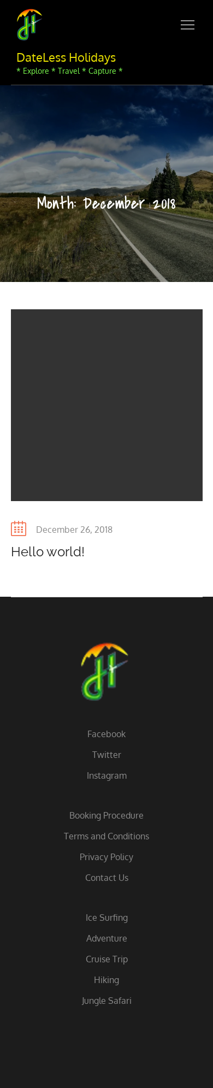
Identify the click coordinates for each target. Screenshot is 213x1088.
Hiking (106, 979)
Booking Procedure (106, 815)
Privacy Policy (106, 856)
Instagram (107, 775)
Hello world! (48, 552)
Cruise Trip (107, 959)
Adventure (106, 938)
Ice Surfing (107, 917)
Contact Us (106, 877)
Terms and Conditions (106, 836)
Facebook (106, 733)
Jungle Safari (107, 1000)
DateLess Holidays (66, 56)
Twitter (106, 754)
